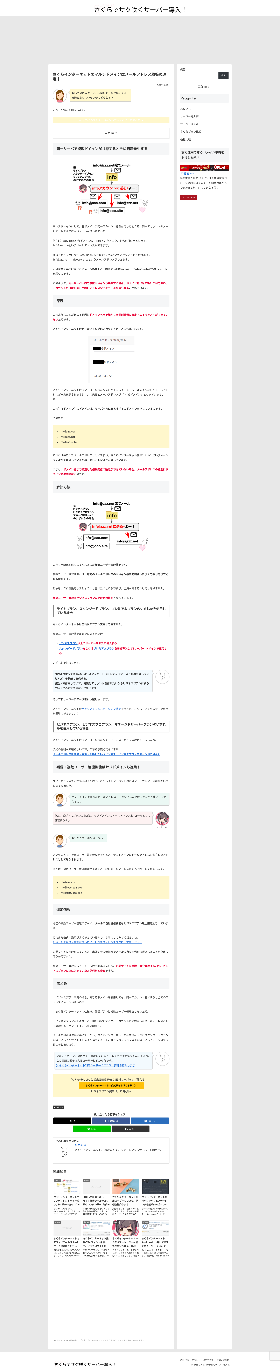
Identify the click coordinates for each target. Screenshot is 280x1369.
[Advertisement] (140, 40)
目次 (107, 133)
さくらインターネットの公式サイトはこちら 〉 (111, 1085)
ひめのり (80, 1145)
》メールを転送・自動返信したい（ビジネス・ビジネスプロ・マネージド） (97, 942)
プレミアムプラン (103, 648)
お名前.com (187, 173)
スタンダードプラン (71, 648)
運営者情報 (208, 1360)
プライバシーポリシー (190, 1360)
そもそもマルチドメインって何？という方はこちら (113, 120)
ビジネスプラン (68, 643)
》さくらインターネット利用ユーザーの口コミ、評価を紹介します (95, 1065)
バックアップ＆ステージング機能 (101, 708)
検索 (182, 69)
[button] (130, 1129)
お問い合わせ (223, 1360)
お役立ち (59, 1107)
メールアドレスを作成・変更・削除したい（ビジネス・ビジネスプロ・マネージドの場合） (106, 754)
